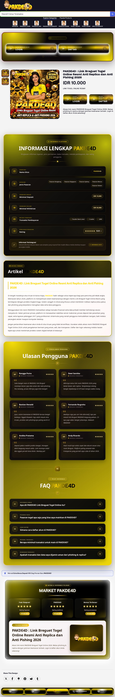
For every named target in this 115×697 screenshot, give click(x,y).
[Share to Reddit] (31, 679)
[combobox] (55, 14)
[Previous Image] (12, 94)
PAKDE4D (49, 295)
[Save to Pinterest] (25, 679)
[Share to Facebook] (12, 679)
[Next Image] (57, 94)
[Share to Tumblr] (37, 679)
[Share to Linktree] (18, 679)
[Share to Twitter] (6, 679)
